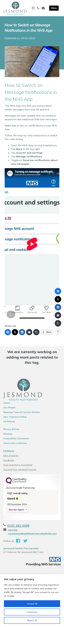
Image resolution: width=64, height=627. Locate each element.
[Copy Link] (36, 332)
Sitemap (7, 433)
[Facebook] (8, 332)
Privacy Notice (11, 429)
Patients (8, 450)
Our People (9, 407)
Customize (32, 612)
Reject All (32, 620)
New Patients (10, 455)
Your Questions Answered (17, 464)
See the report (16, 509)
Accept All (32, 603)
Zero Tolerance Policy (15, 416)
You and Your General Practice (19, 469)
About (6, 403)
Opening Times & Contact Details (21, 412)
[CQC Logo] (16, 483)
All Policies (9, 421)
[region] (32, 600)
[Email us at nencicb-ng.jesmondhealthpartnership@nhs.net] (44, 8)
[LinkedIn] (22, 332)
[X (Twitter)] (15, 332)
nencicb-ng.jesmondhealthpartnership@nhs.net (32, 531)
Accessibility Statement (16, 438)
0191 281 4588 (18, 525)
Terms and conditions (15, 443)
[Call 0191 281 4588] (38, 8)
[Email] (29, 332)
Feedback (8, 460)
